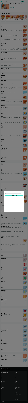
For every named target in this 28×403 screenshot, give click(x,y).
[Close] (22, 192)
